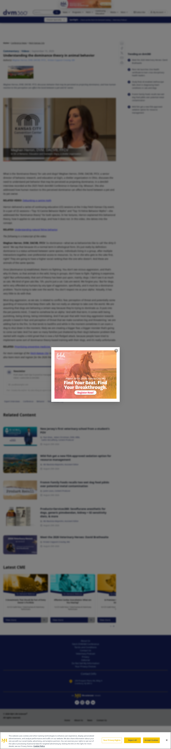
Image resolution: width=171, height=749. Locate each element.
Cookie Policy (39, 746)
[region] (85, 740)
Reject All (132, 740)
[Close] (167, 740)
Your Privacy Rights (111, 740)
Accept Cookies (151, 740)
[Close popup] (116, 351)
